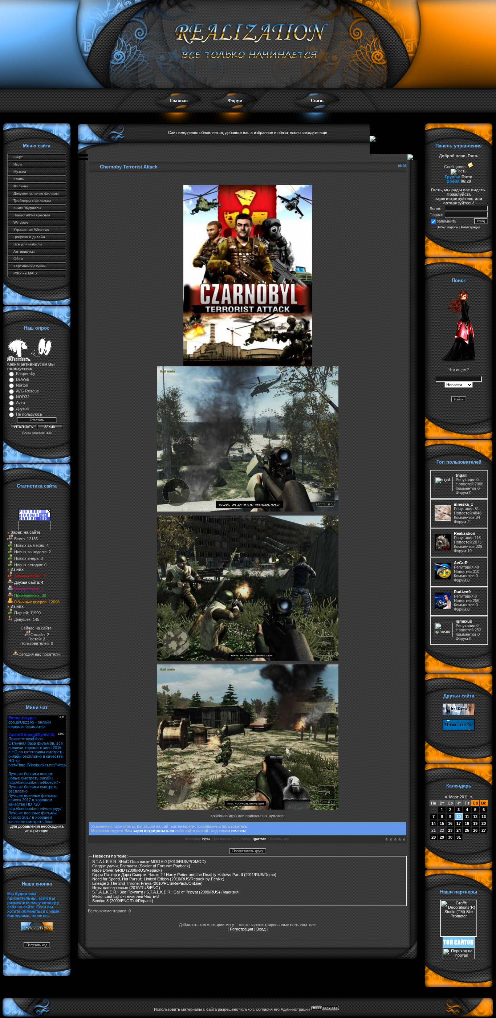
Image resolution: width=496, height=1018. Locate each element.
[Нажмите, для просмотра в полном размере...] (247, 365)
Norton (22, 385)
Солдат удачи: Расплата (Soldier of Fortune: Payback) (141, 866)
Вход (260, 929)
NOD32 (22, 397)
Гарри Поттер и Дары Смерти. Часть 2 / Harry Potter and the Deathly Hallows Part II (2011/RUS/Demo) (184, 874)
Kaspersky (25, 373)
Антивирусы (23, 251)
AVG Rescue (27, 391)
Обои (18, 259)
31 (458, 837)
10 (458, 816)
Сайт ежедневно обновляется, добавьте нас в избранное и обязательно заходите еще (247, 132)
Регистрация (241, 929)
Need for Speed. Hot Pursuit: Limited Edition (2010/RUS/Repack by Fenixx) (158, 879)
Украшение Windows (31, 230)
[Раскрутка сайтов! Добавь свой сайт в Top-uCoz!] (459, 946)
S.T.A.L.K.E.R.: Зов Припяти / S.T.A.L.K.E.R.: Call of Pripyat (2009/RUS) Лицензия (165, 892)
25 (467, 830)
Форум (235, 100)
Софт (18, 157)
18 (467, 823)
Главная (179, 100)
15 (442, 823)
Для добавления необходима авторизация (37, 828)
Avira (20, 402)
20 (483, 823)
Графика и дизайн (29, 237)
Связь (317, 100)
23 (450, 830)
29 (442, 837)
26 (475, 830)
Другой (22, 408)
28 (433, 837)
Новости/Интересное (31, 215)
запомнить (446, 221)
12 (475, 816)
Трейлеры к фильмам (32, 201)
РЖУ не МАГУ (25, 273)
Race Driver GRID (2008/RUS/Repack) (127, 870)
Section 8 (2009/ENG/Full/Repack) (122, 901)
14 (433, 823)
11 (467, 816)
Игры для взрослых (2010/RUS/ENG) (126, 887)
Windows (20, 222)
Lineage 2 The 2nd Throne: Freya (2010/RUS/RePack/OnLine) (147, 883)
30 (450, 837)
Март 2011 (458, 797)
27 (483, 830)
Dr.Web (22, 379)
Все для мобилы (27, 244)
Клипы (18, 179)
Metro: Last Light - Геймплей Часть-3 (125, 896)
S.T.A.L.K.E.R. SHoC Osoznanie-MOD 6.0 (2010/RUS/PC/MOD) (149, 861)
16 (450, 823)
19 (475, 823)
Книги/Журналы (27, 208)
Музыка (19, 172)
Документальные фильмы (35, 193)
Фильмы (20, 186)
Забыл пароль (447, 227)
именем (238, 830)
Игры (17, 164)
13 (483, 816)
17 (458, 823)
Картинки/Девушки (29, 266)
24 (458, 830)
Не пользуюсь (29, 414)
